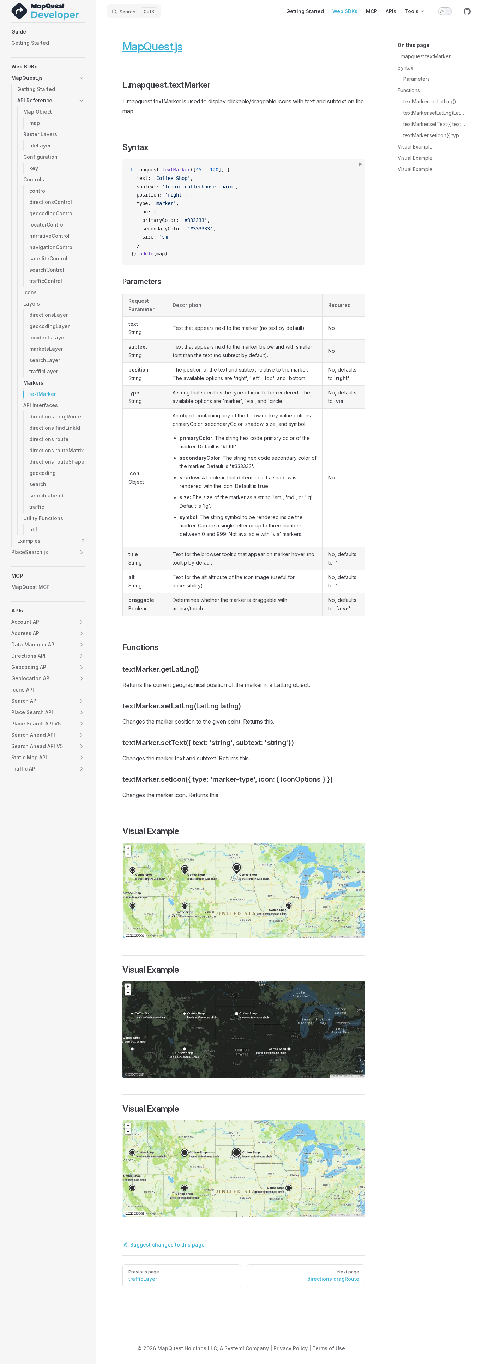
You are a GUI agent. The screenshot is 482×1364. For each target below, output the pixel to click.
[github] (467, 11)
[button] (48, 31)
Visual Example (415, 147)
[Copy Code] (354, 170)
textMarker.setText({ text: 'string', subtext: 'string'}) (434, 124)
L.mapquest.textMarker (424, 56)
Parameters (416, 79)
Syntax (406, 68)
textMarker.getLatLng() (429, 101)
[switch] (445, 11)
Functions (409, 90)
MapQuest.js (152, 46)
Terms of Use (328, 1348)
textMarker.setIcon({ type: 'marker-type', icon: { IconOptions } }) (434, 135)
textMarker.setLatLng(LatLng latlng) (434, 113)
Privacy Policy (290, 1348)
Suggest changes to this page (167, 1245)
